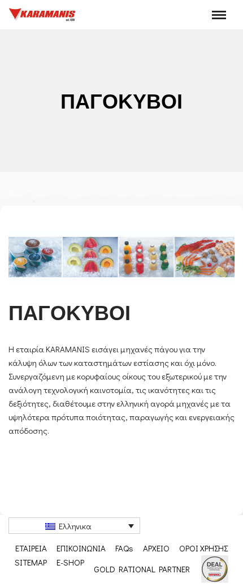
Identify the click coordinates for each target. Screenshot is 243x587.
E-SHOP (70, 562)
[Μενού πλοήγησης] (219, 15)
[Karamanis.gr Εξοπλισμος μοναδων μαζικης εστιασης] (42, 14)
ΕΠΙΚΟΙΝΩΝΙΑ (81, 548)
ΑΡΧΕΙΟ (156, 548)
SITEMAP (31, 562)
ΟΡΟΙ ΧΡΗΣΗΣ (203, 548)
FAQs (124, 548)
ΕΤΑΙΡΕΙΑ (31, 548)
